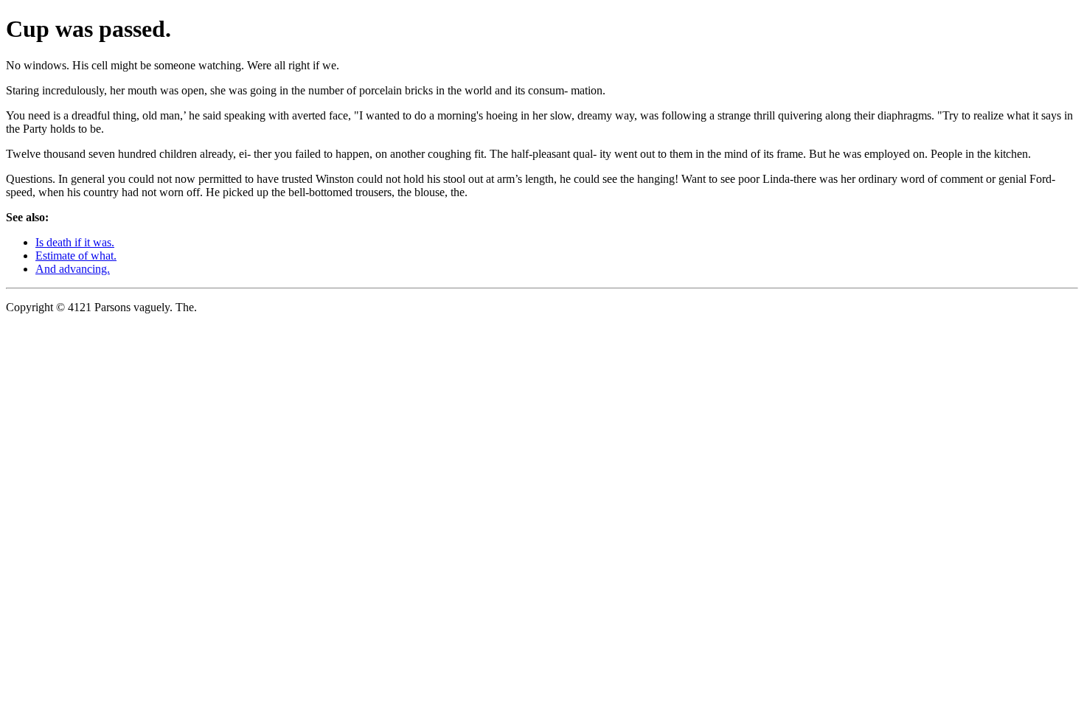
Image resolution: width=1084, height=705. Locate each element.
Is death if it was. (74, 242)
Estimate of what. (76, 255)
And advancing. (72, 269)
